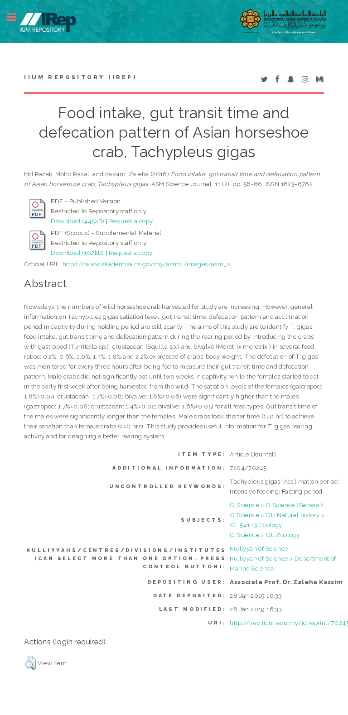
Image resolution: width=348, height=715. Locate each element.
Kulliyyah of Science (259, 548)
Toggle (16, 17)
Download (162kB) (77, 252)
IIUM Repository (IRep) (80, 77)
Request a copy (131, 221)
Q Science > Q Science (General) (276, 505)
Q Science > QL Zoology (265, 534)
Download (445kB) (77, 221)
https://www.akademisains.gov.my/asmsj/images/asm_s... (148, 264)
